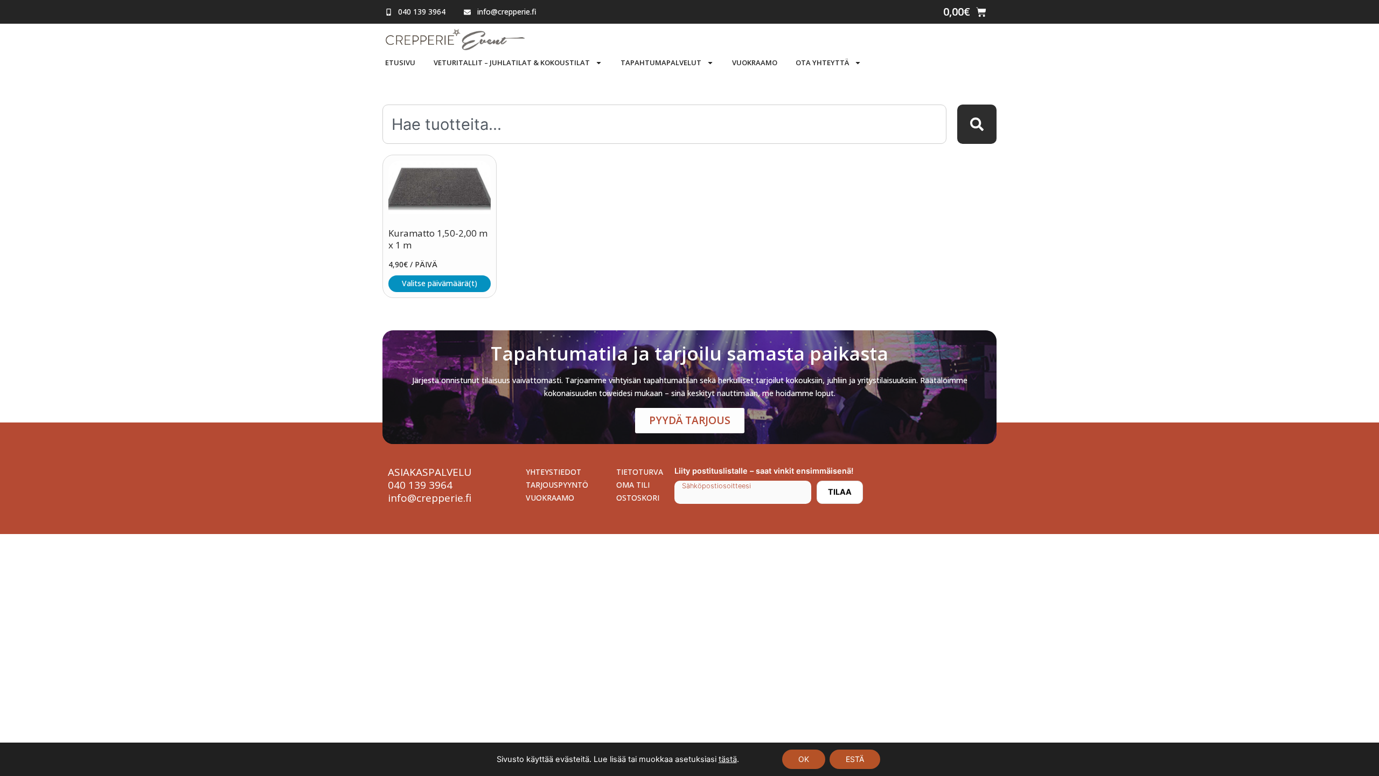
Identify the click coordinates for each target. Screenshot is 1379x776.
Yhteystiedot (553, 472)
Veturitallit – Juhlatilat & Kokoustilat (512, 62)
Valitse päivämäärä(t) (439, 283)
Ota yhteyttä (822, 62)
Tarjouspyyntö (557, 485)
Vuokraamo (754, 62)
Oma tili (633, 485)
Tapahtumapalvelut (661, 62)
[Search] (977, 124)
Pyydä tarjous (689, 420)
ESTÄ (855, 759)
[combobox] (664, 124)
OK (803, 759)
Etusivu (400, 62)
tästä (728, 759)
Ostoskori (637, 498)
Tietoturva (639, 472)
